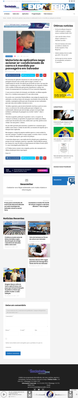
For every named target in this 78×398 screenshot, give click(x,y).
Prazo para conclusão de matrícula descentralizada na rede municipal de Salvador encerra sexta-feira (14, 206)
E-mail (22, 330)
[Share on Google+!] (37, 75)
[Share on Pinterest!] (44, 75)
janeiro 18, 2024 (22, 71)
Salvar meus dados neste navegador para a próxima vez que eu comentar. (24, 345)
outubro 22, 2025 (35, 265)
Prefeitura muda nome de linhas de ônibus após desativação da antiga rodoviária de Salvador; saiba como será (13, 241)
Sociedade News (11, 71)
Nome (8, 330)
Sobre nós (16, 14)
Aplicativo (25, 14)
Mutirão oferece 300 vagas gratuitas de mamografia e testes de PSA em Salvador (38, 261)
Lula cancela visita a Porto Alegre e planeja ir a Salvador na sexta (62, 38)
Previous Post (9, 200)
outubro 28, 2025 (35, 241)
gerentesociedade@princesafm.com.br (31, 1)
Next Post (45, 200)
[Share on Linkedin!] (41, 75)
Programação (36, 14)
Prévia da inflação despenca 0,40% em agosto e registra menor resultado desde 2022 (63, 31)
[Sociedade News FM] (11, 6)
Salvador (9, 18)
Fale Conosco (48, 14)
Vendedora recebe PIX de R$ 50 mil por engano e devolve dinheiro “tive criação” (38, 204)
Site (36, 330)
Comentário (9, 316)
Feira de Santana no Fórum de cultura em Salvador (38, 238)
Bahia (31, 223)
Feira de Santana (40, 223)
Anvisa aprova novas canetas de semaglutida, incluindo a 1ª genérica (63, 60)
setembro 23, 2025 (11, 295)
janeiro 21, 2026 (10, 247)
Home (8, 14)
